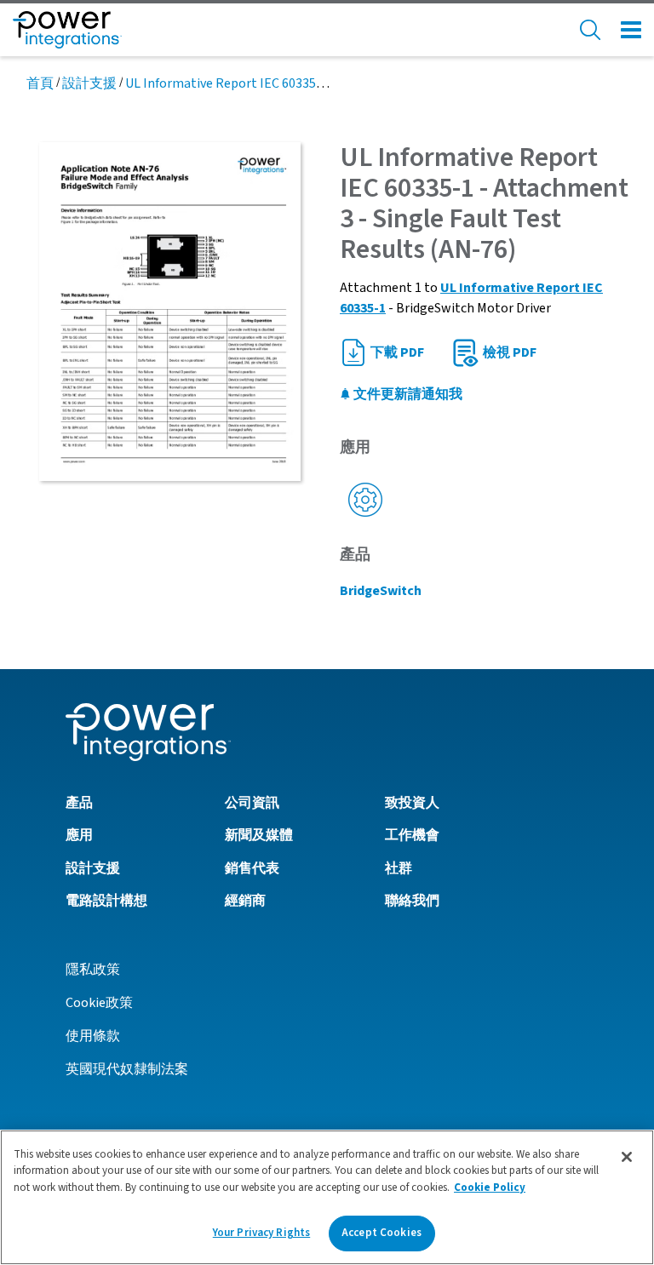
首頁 (40, 83)
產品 (79, 802)
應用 (79, 835)
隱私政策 (93, 969)
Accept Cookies (381, 1232)
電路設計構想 (106, 900)
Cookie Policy (489, 1187)
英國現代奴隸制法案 (127, 1069)
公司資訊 (252, 802)
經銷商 (245, 900)
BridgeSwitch (381, 590)
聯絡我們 (412, 900)
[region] (327, 1197)
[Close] (626, 1157)
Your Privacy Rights (261, 1232)
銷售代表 (252, 868)
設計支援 (89, 83)
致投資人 (412, 802)
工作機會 (412, 835)
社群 (398, 868)
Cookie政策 (99, 1002)
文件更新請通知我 (406, 394)
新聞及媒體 (259, 835)
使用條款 (93, 1036)
